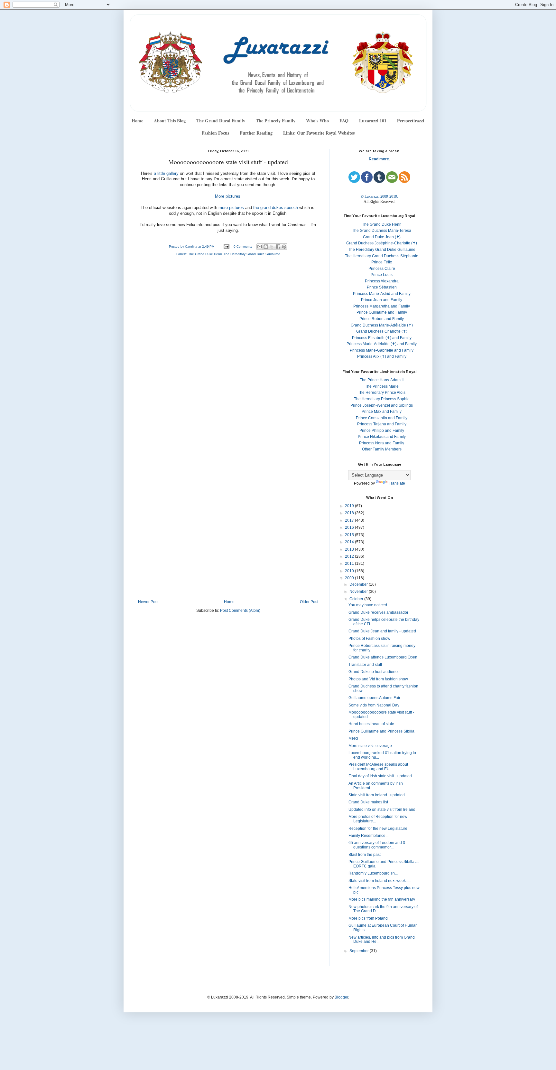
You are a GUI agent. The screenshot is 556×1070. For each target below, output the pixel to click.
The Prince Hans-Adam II (381, 380)
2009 (350, 578)
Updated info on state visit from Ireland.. (382, 809)
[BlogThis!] (266, 246)
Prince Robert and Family (381, 319)
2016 (350, 527)
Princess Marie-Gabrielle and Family (381, 350)
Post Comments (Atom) (240, 610)
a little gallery (166, 173)
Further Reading (256, 132)
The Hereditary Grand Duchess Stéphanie (381, 256)
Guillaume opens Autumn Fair (374, 698)
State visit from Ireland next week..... (379, 881)
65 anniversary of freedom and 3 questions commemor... (376, 845)
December (359, 584)
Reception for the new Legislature (377, 828)
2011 (350, 563)
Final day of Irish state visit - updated (380, 776)
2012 (350, 556)
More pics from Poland (368, 918)
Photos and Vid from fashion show (378, 679)
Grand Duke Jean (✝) (382, 237)
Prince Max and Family (382, 411)
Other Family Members (382, 449)
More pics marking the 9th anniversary (381, 899)
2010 (350, 571)
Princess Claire (381, 268)
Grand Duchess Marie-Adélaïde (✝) (382, 325)
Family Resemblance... (368, 836)
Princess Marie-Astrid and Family (382, 294)
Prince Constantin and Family (381, 418)
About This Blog (170, 120)
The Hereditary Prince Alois (381, 392)
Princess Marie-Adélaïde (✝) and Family (382, 344)
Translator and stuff (365, 665)
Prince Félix (381, 262)
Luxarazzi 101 (372, 120)
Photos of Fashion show (369, 638)
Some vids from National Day (373, 705)
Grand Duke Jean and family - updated (382, 631)
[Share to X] (272, 246)
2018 (350, 513)
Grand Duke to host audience (374, 672)
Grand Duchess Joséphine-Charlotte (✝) (381, 243)
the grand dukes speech (276, 207)
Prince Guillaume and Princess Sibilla (381, 731)
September (359, 951)
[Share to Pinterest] (284, 246)
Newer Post (148, 602)
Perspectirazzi (410, 120)
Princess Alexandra (382, 281)
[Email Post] (226, 246)
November (359, 591)
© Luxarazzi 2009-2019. (379, 196)
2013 (350, 549)
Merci (353, 738)
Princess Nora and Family (381, 443)
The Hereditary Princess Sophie (382, 399)
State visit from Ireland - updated (376, 795)
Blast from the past (364, 855)
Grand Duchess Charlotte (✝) (381, 331)
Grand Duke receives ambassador (378, 612)
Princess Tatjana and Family (381, 424)
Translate (397, 483)
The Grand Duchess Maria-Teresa (381, 230)
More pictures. (228, 196)
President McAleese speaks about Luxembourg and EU (378, 766)
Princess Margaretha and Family (381, 306)
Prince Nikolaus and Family (382, 437)
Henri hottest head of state (371, 724)
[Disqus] (228, 347)
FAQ (343, 120)
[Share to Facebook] (278, 246)
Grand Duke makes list (368, 802)
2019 (350, 506)
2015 (350, 535)
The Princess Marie (382, 386)
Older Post (309, 602)
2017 (350, 520)
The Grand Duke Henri (205, 254)
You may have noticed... (369, 605)
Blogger (341, 997)
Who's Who (317, 120)
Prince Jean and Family (381, 300)
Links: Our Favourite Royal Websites (319, 132)
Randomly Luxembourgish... (373, 873)
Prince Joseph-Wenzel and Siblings (381, 405)
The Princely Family (275, 120)
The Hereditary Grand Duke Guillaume (252, 254)
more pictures (231, 207)
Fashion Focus (215, 132)
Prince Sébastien (382, 287)
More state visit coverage (370, 746)
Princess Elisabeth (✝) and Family (382, 338)
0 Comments (243, 246)
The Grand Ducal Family (220, 120)
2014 (350, 542)
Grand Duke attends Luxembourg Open (382, 657)
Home (137, 120)
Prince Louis (382, 275)
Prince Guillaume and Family (382, 312)
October (356, 599)
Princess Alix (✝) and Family (381, 356)
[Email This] (259, 246)
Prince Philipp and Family (381, 430)
